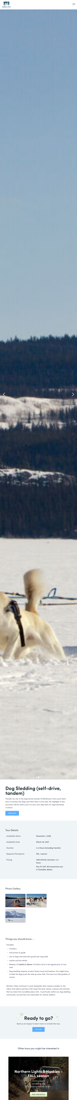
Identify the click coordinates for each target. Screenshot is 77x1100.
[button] (72, 4)
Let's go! (38, 1029)
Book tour (12, 813)
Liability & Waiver (25, 964)
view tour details (38, 1094)
